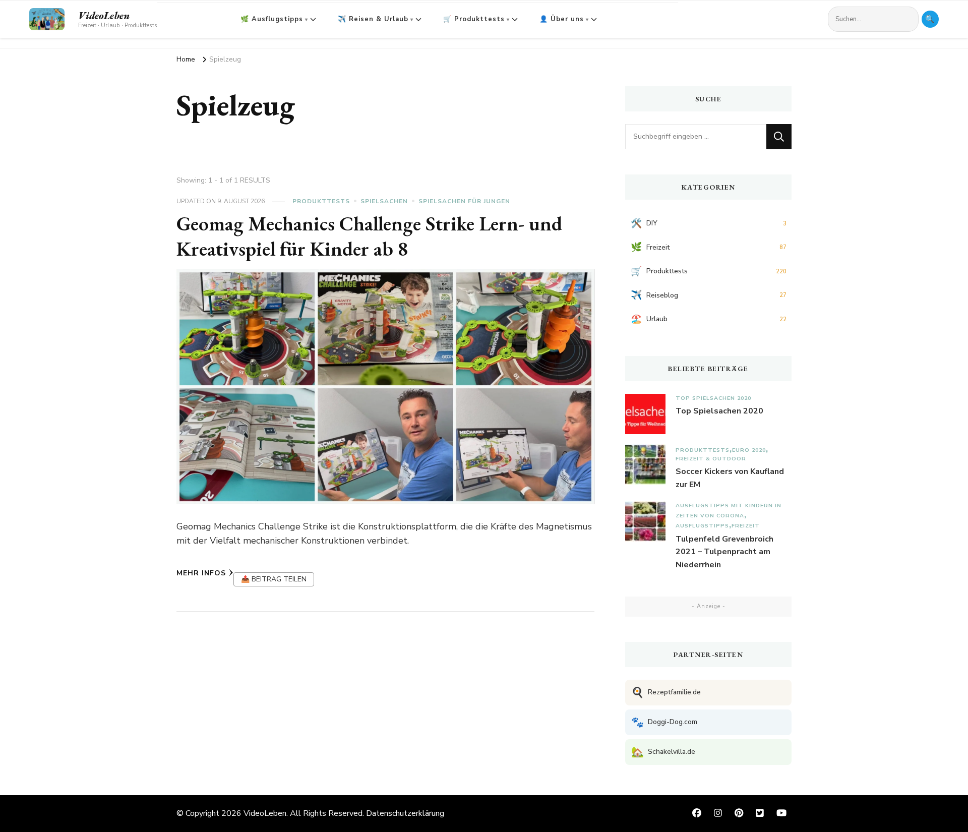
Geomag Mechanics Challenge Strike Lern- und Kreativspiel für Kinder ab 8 (369, 236)
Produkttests (321, 201)
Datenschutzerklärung (405, 813)
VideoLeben (104, 15)
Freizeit (746, 525)
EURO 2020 (749, 450)
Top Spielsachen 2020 (713, 398)
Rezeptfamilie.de (666, 692)
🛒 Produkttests (474, 19)
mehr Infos (201, 573)
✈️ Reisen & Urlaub (373, 19)
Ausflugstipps (702, 525)
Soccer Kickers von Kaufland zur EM (730, 478)
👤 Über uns (561, 19)
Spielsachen (384, 201)
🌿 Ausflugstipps (271, 19)
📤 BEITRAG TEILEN (274, 579)
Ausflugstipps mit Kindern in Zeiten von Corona (728, 510)
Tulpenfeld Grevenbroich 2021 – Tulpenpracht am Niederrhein (724, 551)
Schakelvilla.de (663, 752)
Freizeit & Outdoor (711, 458)
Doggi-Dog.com (664, 722)
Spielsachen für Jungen (464, 201)
